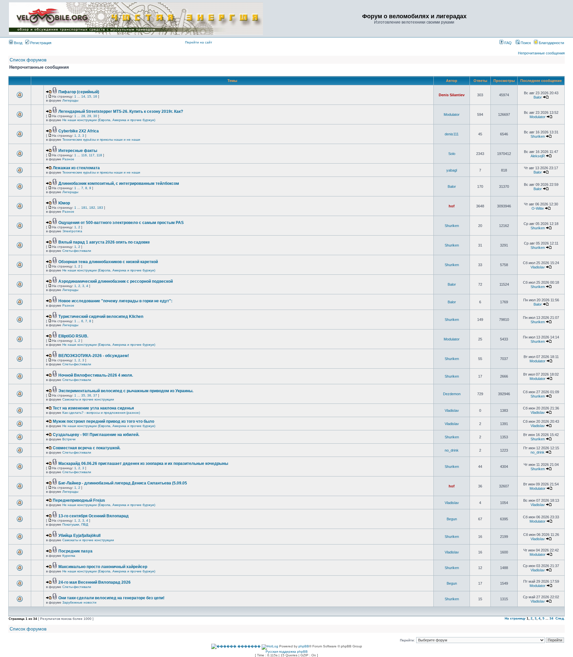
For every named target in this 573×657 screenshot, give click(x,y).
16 (95, 96)
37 (95, 395)
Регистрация (40, 43)
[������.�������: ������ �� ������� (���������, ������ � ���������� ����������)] (236, 646)
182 (92, 207)
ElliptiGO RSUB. (73, 336)
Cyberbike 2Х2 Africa (78, 131)
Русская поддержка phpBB (287, 651)
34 (551, 618)
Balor (538, 97)
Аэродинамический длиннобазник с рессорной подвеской (115, 281)
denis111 (452, 134)
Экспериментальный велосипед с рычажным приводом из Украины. (125, 391)
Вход (17, 43)
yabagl (451, 170)
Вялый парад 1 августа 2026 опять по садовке (104, 242)
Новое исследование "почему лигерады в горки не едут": (115, 301)
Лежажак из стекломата (76, 168)
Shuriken (538, 136)
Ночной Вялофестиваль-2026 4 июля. (95, 375)
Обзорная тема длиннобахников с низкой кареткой (108, 261)
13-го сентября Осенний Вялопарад (93, 516)
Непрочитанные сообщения (541, 53)
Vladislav (538, 267)
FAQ (507, 43)
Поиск (525, 43)
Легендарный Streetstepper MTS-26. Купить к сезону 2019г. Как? (120, 111)
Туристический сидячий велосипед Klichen (100, 316)
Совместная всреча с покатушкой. (86, 448)
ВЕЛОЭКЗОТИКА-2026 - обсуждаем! (93, 355)
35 (83, 395)
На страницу (515, 618)
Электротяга (72, 231)
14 (83, 96)
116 (84, 155)
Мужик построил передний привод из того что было (103, 421)
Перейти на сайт (198, 42)
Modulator (452, 114)
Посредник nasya (75, 551)
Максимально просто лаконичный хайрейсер (102, 566)
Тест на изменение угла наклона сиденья (93, 408)
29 (89, 116)
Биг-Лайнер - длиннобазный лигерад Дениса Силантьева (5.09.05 (122, 483)
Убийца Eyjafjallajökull (79, 535)
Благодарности (551, 43)
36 (89, 395)
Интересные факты (77, 150)
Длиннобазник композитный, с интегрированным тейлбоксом (118, 183)
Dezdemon (452, 394)
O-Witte (538, 208)
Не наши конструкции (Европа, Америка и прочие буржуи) (108, 120)
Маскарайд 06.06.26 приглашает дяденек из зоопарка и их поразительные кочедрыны (143, 463)
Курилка (68, 555)
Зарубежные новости (79, 602)
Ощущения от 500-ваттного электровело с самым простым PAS (121, 222)
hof (452, 206)
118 (99, 155)
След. (560, 618)
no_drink (452, 450)
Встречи (69, 439)
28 (83, 116)
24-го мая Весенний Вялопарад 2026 (94, 582)
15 (89, 96)
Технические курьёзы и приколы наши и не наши (101, 139)
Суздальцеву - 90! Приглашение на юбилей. (96, 434)
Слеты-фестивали (76, 251)
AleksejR (538, 156)
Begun (452, 519)
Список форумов (28, 59)
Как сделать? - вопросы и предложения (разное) (101, 412)
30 (95, 116)
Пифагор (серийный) (78, 92)
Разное (68, 159)
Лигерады (70, 100)
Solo (451, 154)
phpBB (303, 646)
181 (84, 207)
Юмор (64, 203)
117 (92, 155)
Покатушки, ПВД (75, 524)
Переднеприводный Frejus (79, 500)
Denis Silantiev (452, 95)
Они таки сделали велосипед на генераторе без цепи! (111, 598)
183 (100, 207)
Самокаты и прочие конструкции (88, 399)
